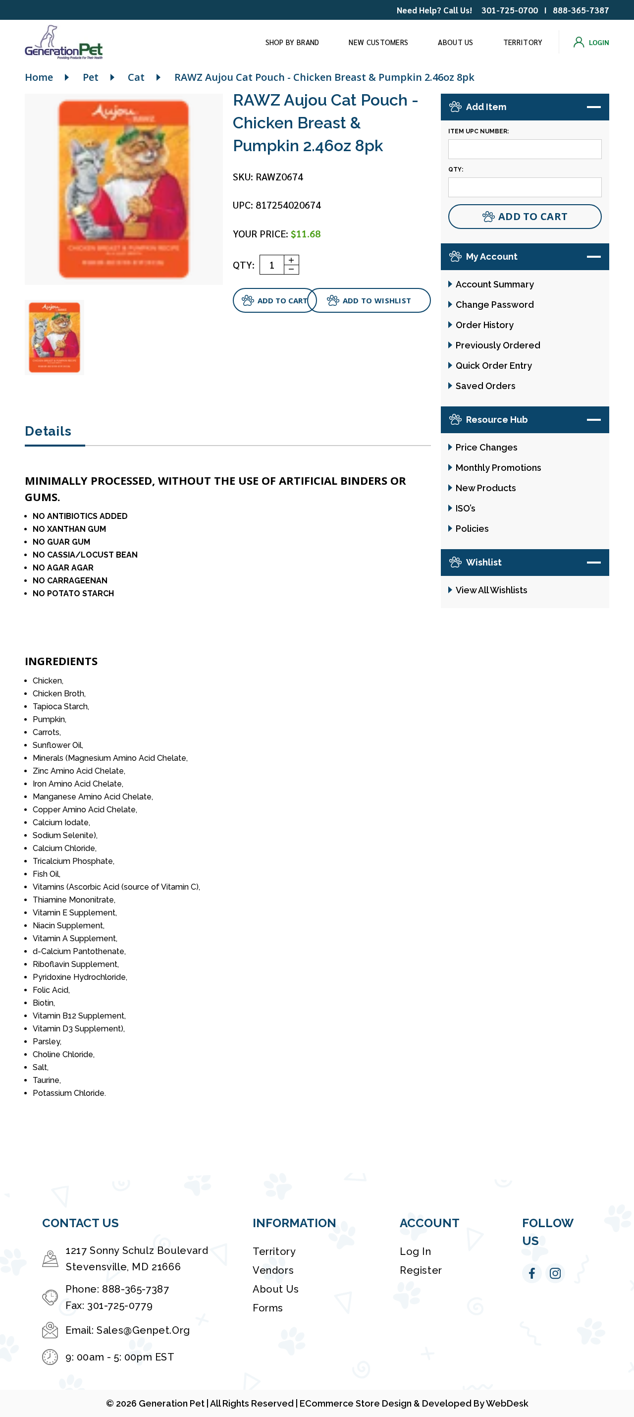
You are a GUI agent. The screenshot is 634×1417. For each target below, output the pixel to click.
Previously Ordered (498, 345)
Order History (485, 325)
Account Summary (495, 284)
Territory (523, 42)
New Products (486, 488)
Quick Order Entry (494, 365)
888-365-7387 (581, 9)
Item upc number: (478, 131)
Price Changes (487, 447)
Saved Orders (486, 386)
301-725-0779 (120, 1305)
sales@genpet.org (143, 1330)
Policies (472, 528)
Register (421, 1270)
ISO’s (466, 508)
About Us (455, 42)
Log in (415, 1251)
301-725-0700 (509, 9)
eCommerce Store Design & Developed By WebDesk (414, 1403)
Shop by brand (292, 42)
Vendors (273, 1270)
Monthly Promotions (498, 467)
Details (48, 431)
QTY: (244, 264)
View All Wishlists (492, 590)
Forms (268, 1308)
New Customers (378, 42)
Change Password (495, 304)
